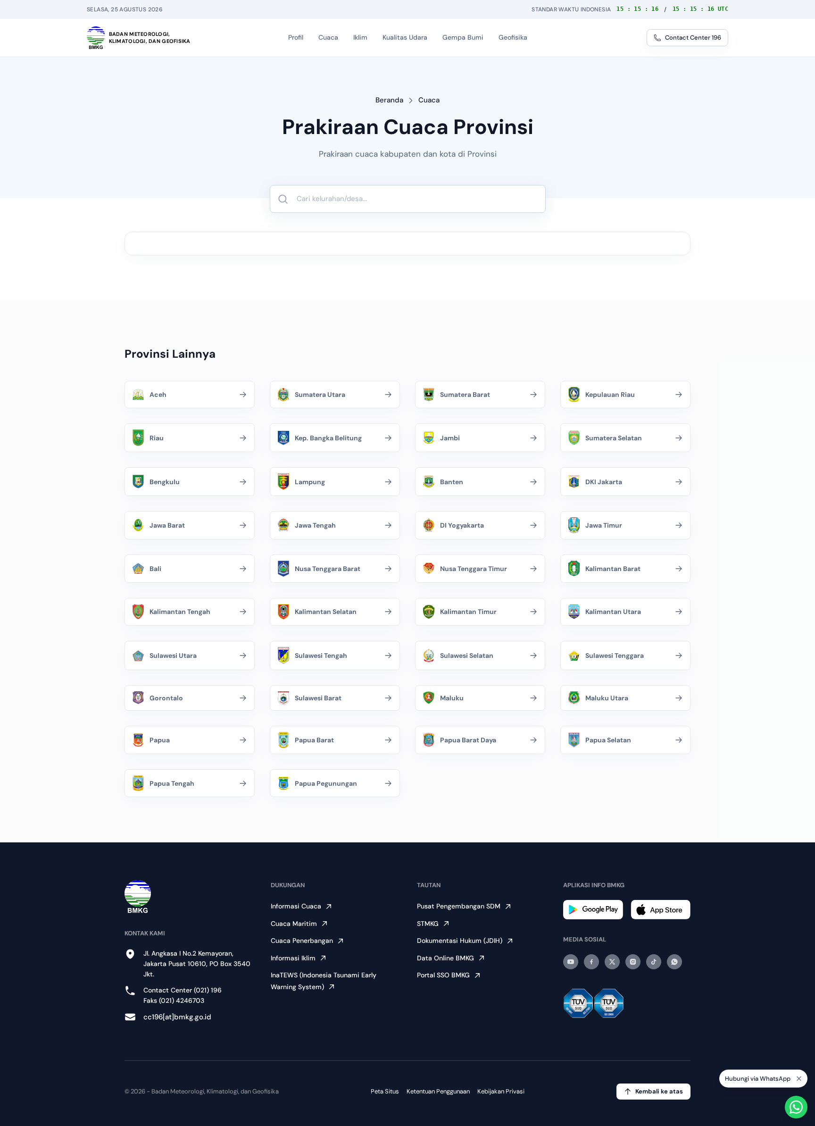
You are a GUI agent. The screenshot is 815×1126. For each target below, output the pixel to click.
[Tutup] (799, 1081)
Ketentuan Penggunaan (438, 1091)
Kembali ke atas (659, 1091)
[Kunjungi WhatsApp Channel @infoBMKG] (674, 961)
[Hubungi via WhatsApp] (796, 1107)
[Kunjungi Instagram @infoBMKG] (632, 961)
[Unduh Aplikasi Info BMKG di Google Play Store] (593, 909)
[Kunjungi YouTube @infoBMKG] (570, 961)
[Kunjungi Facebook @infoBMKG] (591, 961)
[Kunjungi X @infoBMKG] (612, 961)
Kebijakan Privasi (500, 1091)
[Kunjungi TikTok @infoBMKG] (653, 961)
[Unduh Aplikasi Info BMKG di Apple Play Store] (660, 909)
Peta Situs (385, 1091)
